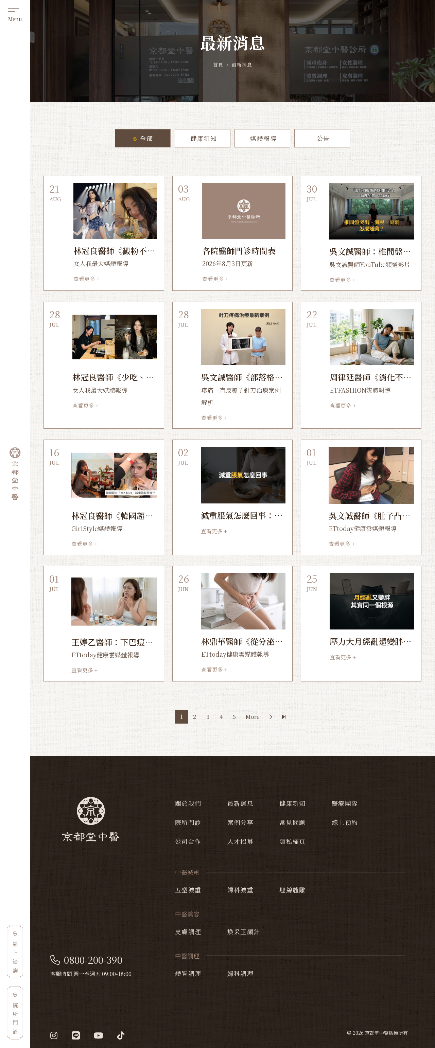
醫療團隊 (345, 803)
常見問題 (292, 822)
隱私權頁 (292, 841)
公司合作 (188, 841)
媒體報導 (262, 138)
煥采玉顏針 (243, 931)
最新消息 (240, 803)
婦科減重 (240, 889)
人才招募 (240, 841)
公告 (322, 138)
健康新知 (202, 138)
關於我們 (188, 803)
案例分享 (240, 822)
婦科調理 (240, 973)
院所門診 (188, 822)
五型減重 (188, 889)
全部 (145, 138)
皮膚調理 (188, 931)
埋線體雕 (292, 889)
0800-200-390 (93, 960)
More (252, 717)
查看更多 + (86, 279)
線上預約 (345, 822)
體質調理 (188, 973)
